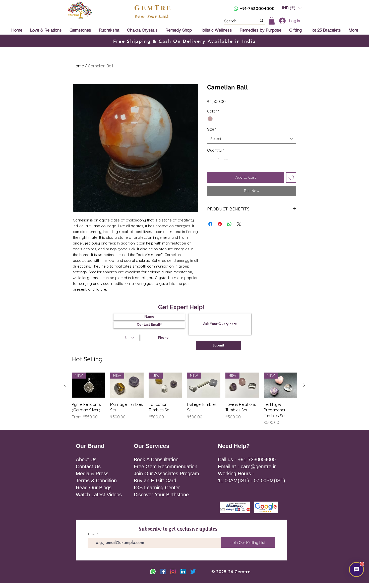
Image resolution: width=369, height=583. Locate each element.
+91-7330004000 (257, 8)
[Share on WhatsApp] (229, 224)
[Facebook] (163, 571)
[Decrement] (211, 159)
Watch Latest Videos (99, 494)
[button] (292, 7)
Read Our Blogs (93, 487)
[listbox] (292, 7)
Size (211, 129)
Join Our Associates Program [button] (166, 473)
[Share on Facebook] (210, 224)
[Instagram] (173, 571)
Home (78, 65)
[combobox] (251, 139)
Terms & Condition (96, 480)
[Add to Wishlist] (291, 177)
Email (91, 534)
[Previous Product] (65, 385)
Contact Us (88, 466)
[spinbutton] (219, 159)
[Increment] (226, 159)
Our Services (151, 446)
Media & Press (92, 473)
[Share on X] (239, 224)
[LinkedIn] (183, 571)
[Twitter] (193, 571)
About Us (86, 459)
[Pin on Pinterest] (220, 224)
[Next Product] (304, 385)
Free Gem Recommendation (165, 466)
